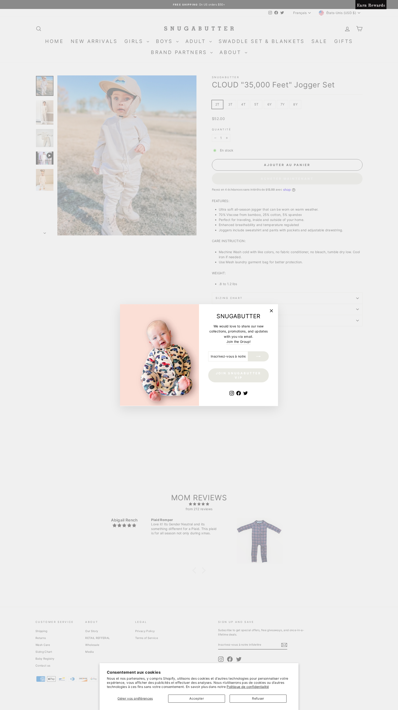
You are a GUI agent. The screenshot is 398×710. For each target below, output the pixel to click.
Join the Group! (238, 342)
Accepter (196, 698)
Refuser (258, 698)
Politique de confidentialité (248, 687)
